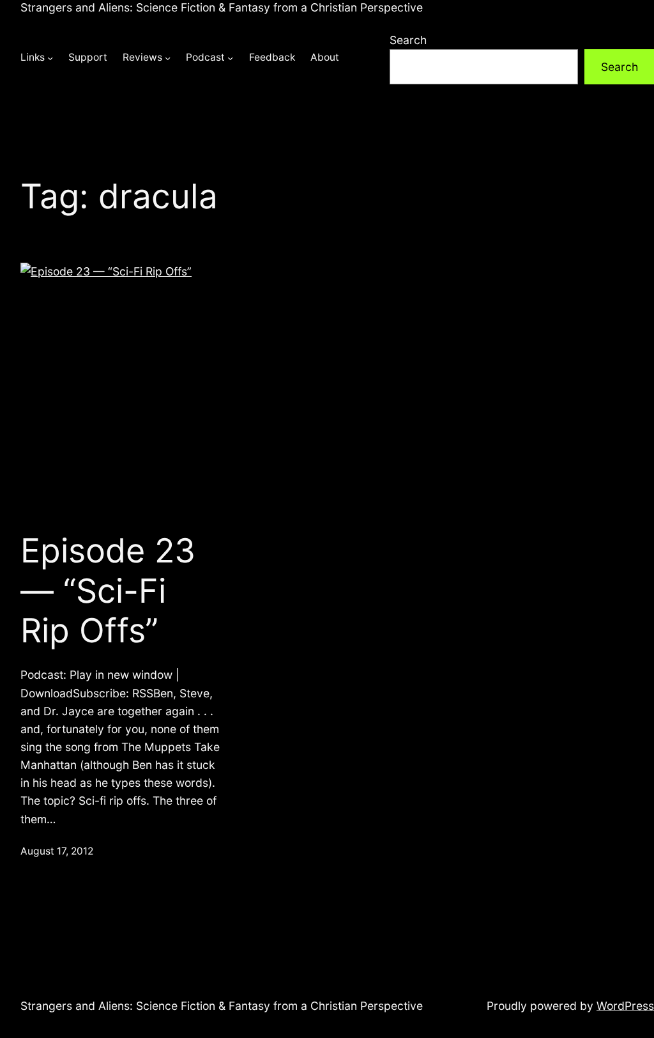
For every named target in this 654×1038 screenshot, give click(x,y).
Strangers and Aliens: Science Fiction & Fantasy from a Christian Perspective (221, 7)
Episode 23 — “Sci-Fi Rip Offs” (107, 591)
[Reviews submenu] (168, 58)
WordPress (625, 1005)
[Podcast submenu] (230, 58)
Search (408, 40)
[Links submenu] (50, 58)
